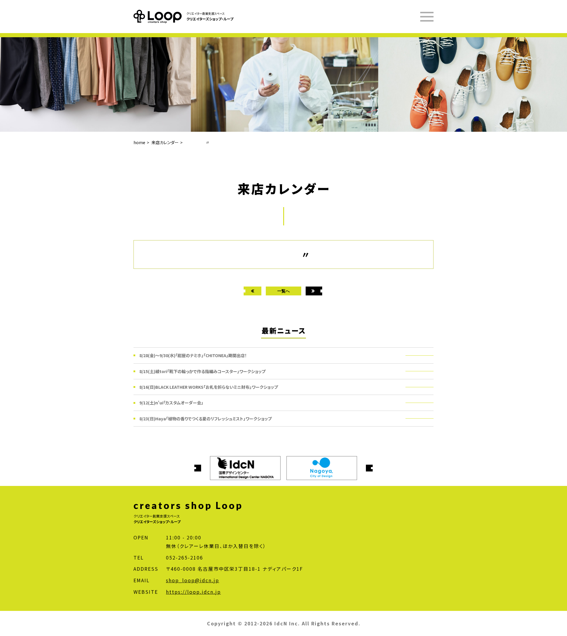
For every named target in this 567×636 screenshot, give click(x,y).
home (139, 142)
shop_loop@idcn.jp (192, 580)
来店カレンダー (165, 142)
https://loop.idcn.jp (193, 591)
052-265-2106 (184, 557)
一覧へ (283, 290)
